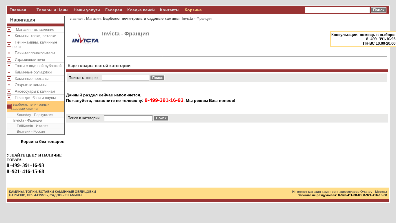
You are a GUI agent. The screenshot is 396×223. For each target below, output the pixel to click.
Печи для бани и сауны (34, 98)
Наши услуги (87, 10)
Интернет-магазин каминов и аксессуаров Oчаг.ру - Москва (339, 191)
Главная (18, 10)
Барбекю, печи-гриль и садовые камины (30, 106)
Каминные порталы (30, 78)
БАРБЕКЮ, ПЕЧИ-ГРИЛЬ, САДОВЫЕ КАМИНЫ (45, 195)
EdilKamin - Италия (30, 126)
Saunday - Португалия (33, 115)
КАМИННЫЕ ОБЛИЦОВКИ (75, 191)
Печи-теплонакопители (33, 53)
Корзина (193, 10)
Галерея (113, 10)
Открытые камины (29, 85)
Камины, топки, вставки (34, 36)
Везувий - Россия (29, 132)
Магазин (93, 18)
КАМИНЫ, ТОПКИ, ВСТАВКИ (31, 191)
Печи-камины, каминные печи (34, 44)
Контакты (169, 10)
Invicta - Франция (27, 120)
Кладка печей (141, 10)
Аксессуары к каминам (33, 91)
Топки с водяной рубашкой (36, 66)
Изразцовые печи (28, 59)
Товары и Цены (52, 10)
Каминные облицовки (32, 72)
